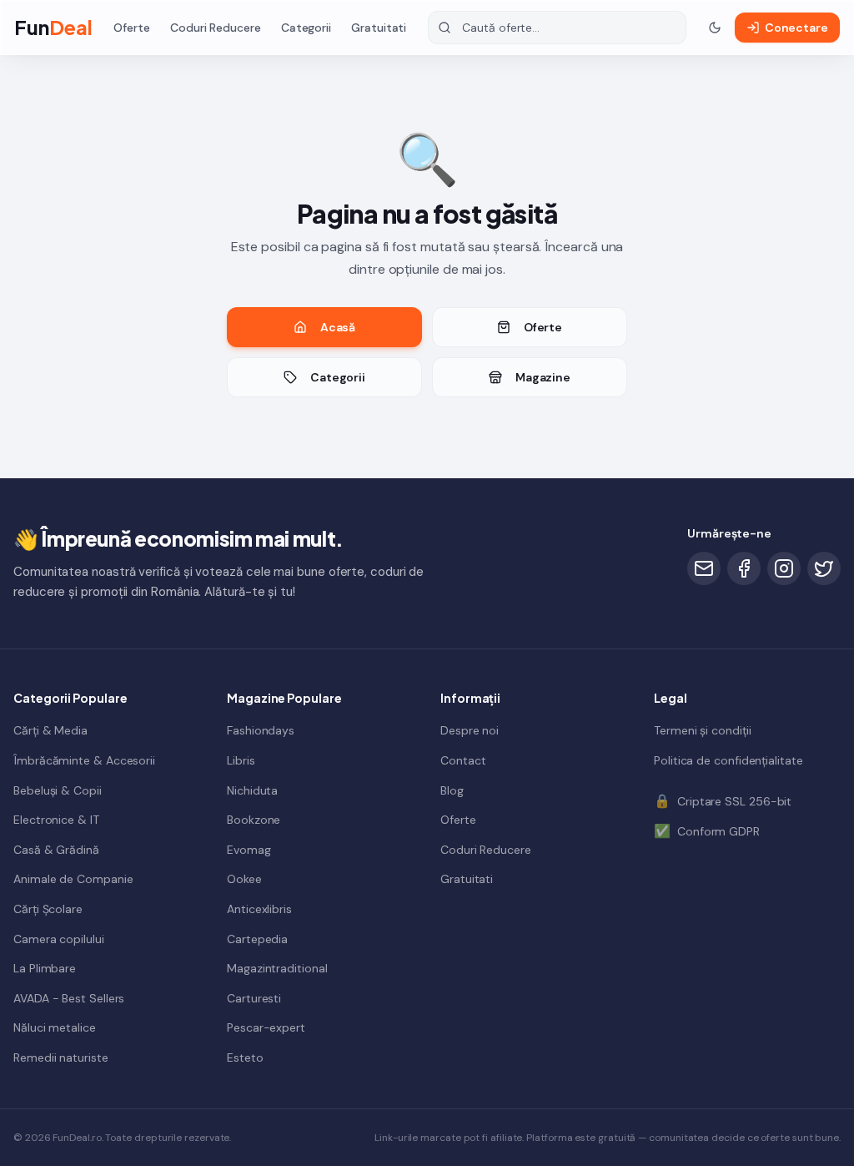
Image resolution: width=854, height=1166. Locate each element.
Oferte (131, 27)
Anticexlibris (259, 908)
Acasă (338, 327)
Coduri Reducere (215, 27)
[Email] (704, 568)
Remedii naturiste (60, 1057)
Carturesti (254, 998)
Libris (241, 760)
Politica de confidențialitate (728, 760)
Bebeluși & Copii (57, 790)
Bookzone (253, 819)
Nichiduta (252, 790)
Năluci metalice (54, 1027)
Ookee (244, 878)
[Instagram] (784, 568)
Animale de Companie (73, 878)
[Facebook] (744, 568)
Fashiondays (260, 730)
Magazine (542, 377)
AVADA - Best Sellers (68, 998)
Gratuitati (378, 27)
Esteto (245, 1057)
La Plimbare (44, 968)
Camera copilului (58, 938)
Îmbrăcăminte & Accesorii (84, 760)
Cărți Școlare (48, 908)
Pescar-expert (266, 1027)
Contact (462, 760)
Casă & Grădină (56, 849)
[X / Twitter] (824, 568)
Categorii (306, 27)
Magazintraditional (277, 968)
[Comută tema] (715, 28)
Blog (452, 790)
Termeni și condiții (702, 730)
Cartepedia (257, 938)
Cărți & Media (50, 730)
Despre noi (469, 730)
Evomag (249, 849)
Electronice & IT (56, 819)
